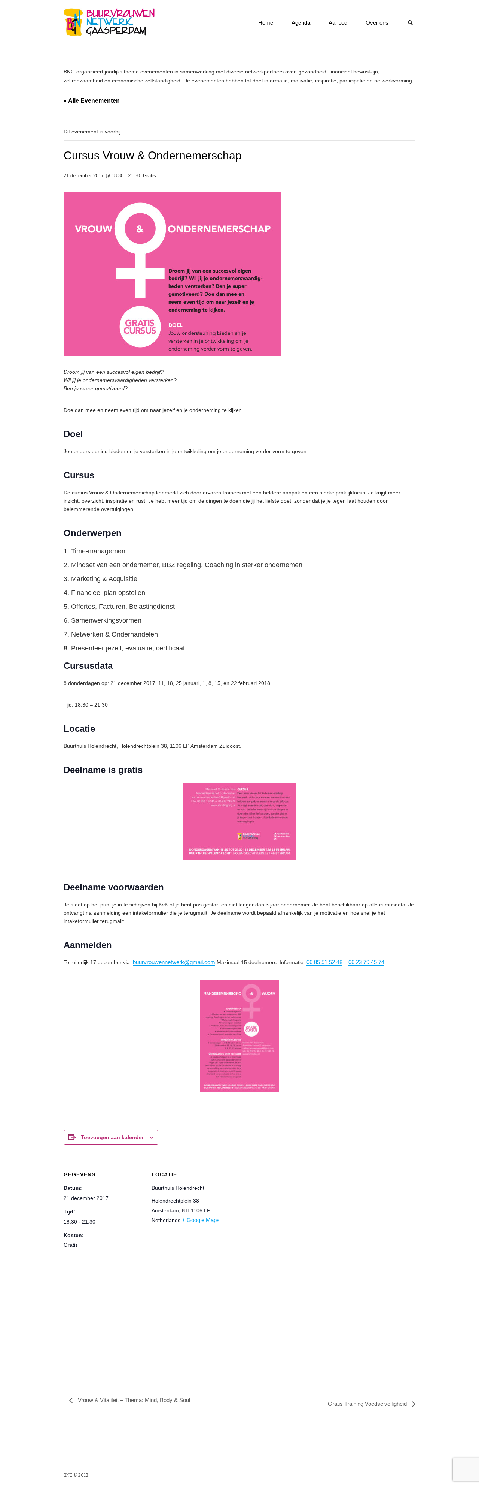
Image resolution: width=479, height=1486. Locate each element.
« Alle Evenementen (92, 100)
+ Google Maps (201, 1220)
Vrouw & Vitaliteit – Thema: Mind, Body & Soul (133, 1400)
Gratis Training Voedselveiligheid (368, 1404)
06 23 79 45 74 (366, 962)
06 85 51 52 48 (324, 962)
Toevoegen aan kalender (112, 1137)
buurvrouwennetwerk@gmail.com (174, 962)
